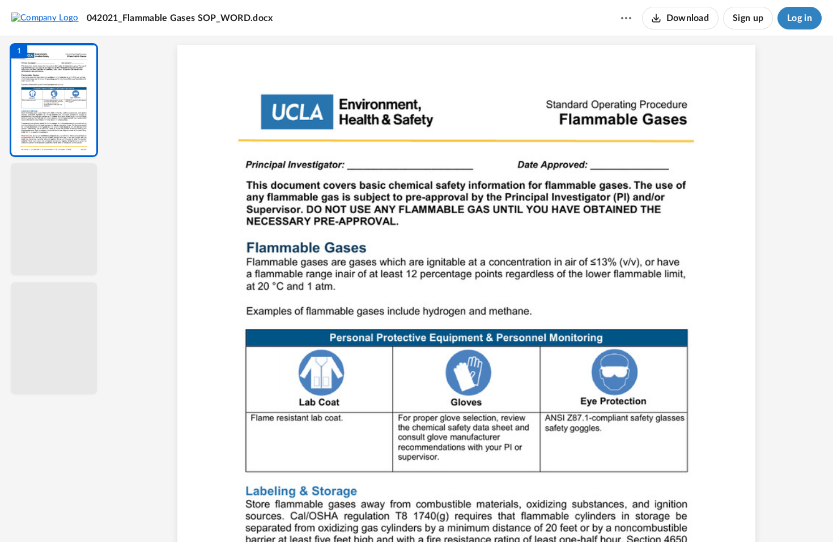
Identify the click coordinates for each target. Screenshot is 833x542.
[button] (53, 100)
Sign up (748, 18)
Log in (799, 18)
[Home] (45, 17)
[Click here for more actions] (626, 18)
